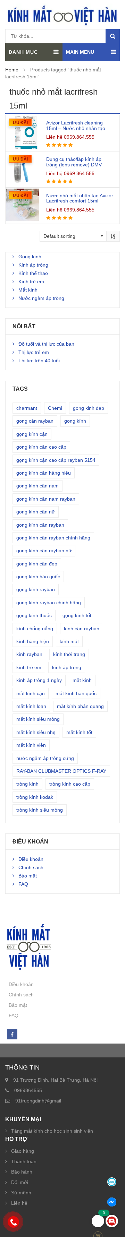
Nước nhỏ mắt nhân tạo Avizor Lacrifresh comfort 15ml (79, 198)
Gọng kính (29, 256)
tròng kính (27, 784)
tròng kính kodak (34, 797)
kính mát (69, 641)
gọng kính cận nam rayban (45, 499)
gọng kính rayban (35, 589)
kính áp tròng (66, 667)
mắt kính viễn (31, 745)
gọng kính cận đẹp (36, 563)
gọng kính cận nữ (35, 511)
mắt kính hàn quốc (76, 693)
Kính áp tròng (33, 265)
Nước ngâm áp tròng (41, 298)
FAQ (23, 884)
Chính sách (30, 867)
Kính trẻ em (31, 281)
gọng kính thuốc (34, 615)
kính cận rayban (81, 628)
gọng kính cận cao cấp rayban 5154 (55, 460)
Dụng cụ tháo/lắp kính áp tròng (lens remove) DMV (74, 161)
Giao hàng (22, 1151)
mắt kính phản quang (80, 706)
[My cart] (97, 1221)
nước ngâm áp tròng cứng (45, 758)
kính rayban (29, 654)
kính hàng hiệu (32, 641)
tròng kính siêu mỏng (39, 810)
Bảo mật (27, 876)
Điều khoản (30, 859)
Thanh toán (23, 1161)
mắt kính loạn (31, 706)
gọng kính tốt (76, 615)
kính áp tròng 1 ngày (39, 680)
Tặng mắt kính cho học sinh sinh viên (52, 1131)
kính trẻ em (28, 667)
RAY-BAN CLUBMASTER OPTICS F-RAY (61, 771)
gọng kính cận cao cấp (41, 447)
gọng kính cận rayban (40, 525)
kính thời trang (69, 654)
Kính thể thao (33, 273)
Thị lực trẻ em (33, 352)
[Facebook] (11, 1034)
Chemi (55, 408)
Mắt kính (28, 290)
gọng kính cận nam (37, 485)
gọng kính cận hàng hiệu (43, 473)
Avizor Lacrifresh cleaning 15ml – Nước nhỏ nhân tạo (75, 125)
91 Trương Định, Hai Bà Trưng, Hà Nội (55, 1080)
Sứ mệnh (21, 1192)
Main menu (80, 52)
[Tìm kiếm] (113, 36)
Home (11, 69)
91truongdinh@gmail (38, 1101)
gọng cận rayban (34, 421)
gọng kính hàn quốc (38, 576)
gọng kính (75, 421)
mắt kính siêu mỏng (38, 719)
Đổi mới (19, 1182)
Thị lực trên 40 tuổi (39, 360)
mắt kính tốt (79, 732)
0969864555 (28, 1090)
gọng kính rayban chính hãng (48, 602)
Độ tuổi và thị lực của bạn (46, 344)
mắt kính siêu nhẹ (36, 732)
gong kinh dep (88, 408)
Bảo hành (21, 1172)
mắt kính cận (30, 693)
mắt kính (82, 680)
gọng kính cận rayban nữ (44, 550)
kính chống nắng (34, 628)
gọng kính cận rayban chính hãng (53, 537)
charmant (26, 408)
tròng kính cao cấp (69, 784)
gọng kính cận (32, 434)
